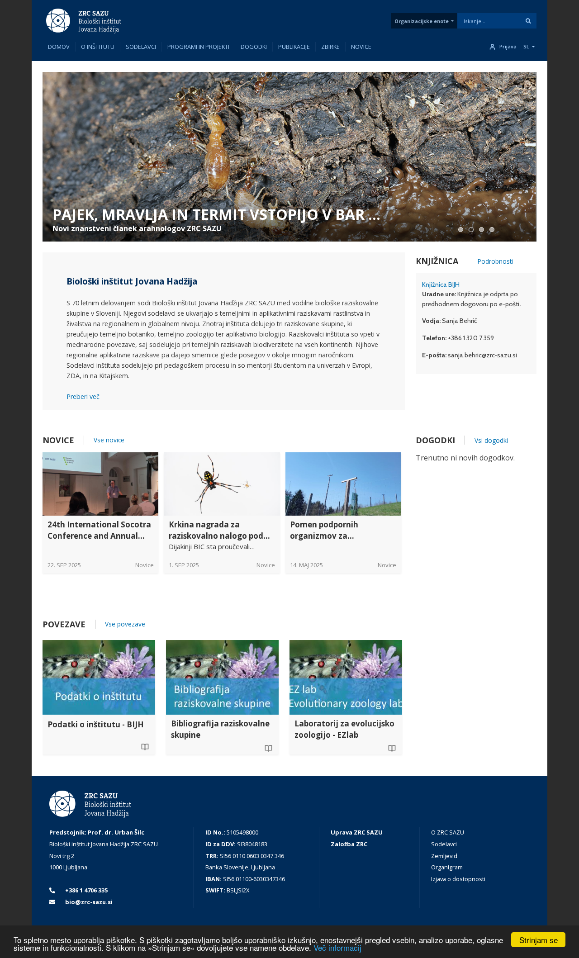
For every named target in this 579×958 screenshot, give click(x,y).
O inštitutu (97, 47)
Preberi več (83, 396)
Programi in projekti (198, 47)
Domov (59, 47)
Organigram (447, 867)
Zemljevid (444, 856)
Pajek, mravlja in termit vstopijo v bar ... (216, 214)
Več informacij (337, 947)
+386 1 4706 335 (86, 890)
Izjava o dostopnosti (458, 879)
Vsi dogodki (491, 440)
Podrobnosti (495, 261)
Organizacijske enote (421, 21)
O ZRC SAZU (447, 832)
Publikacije (294, 47)
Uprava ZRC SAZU (357, 832)
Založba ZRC (349, 844)
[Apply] (528, 20)
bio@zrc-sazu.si (88, 902)
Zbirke (330, 47)
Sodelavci (141, 47)
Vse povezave (125, 624)
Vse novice (109, 440)
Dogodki (254, 47)
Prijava (508, 46)
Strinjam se (538, 939)
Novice (361, 47)
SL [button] (526, 46)
